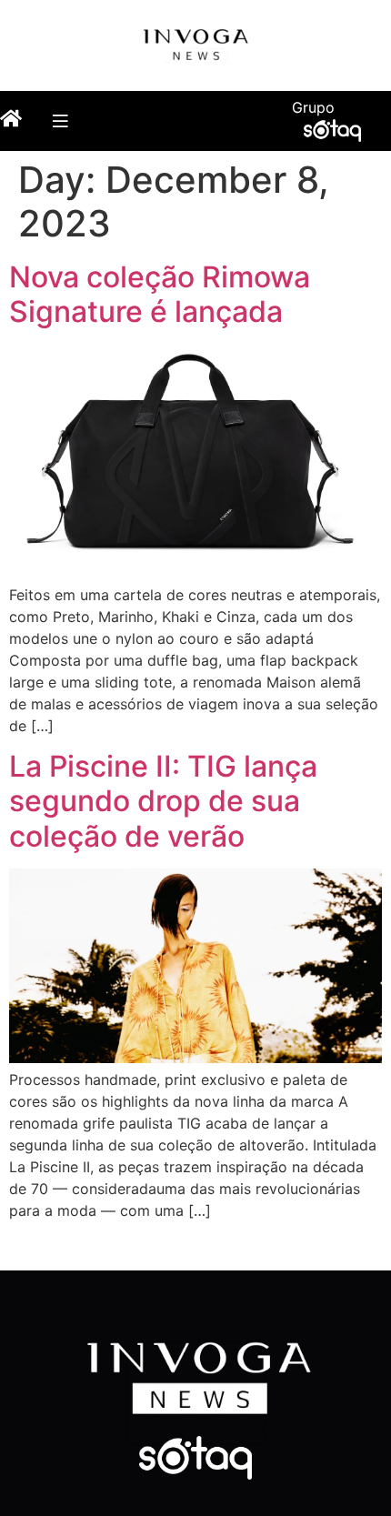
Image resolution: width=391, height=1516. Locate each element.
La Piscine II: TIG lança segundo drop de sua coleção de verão (163, 801)
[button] (60, 120)
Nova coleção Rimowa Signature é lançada (159, 294)
